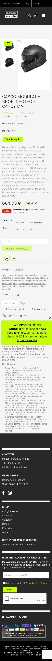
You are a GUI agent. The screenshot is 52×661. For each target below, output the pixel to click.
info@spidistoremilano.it (15, 467)
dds (36, 278)
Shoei (13, 130)
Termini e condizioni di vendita (18, 544)
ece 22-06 (7, 283)
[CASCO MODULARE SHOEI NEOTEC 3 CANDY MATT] (12, 295)
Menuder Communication (31, 655)
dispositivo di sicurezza (13, 281)
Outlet (5, 532)
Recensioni (27, 113)
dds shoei (43, 278)
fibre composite (25, 283)
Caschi (5, 524)
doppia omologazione (36, 281)
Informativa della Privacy (36, 583)
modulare (13, 286)
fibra (15, 283)
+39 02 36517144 (11, 463)
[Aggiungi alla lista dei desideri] (6, 258)
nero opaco (33, 286)
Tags (23, 303)
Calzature (7, 519)
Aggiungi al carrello (17, 249)
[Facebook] (3, 493)
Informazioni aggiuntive (15, 309)
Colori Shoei (7, 221)
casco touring (27, 278)
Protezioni (7, 528)
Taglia (5, 228)
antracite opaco (16, 275)
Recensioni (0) (38, 309)
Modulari (19, 269)
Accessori (7, 515)
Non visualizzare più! (26, 348)
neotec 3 (23, 286)
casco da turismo (33, 275)
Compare (13, 258)
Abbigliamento (10, 511)
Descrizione (10, 303)
